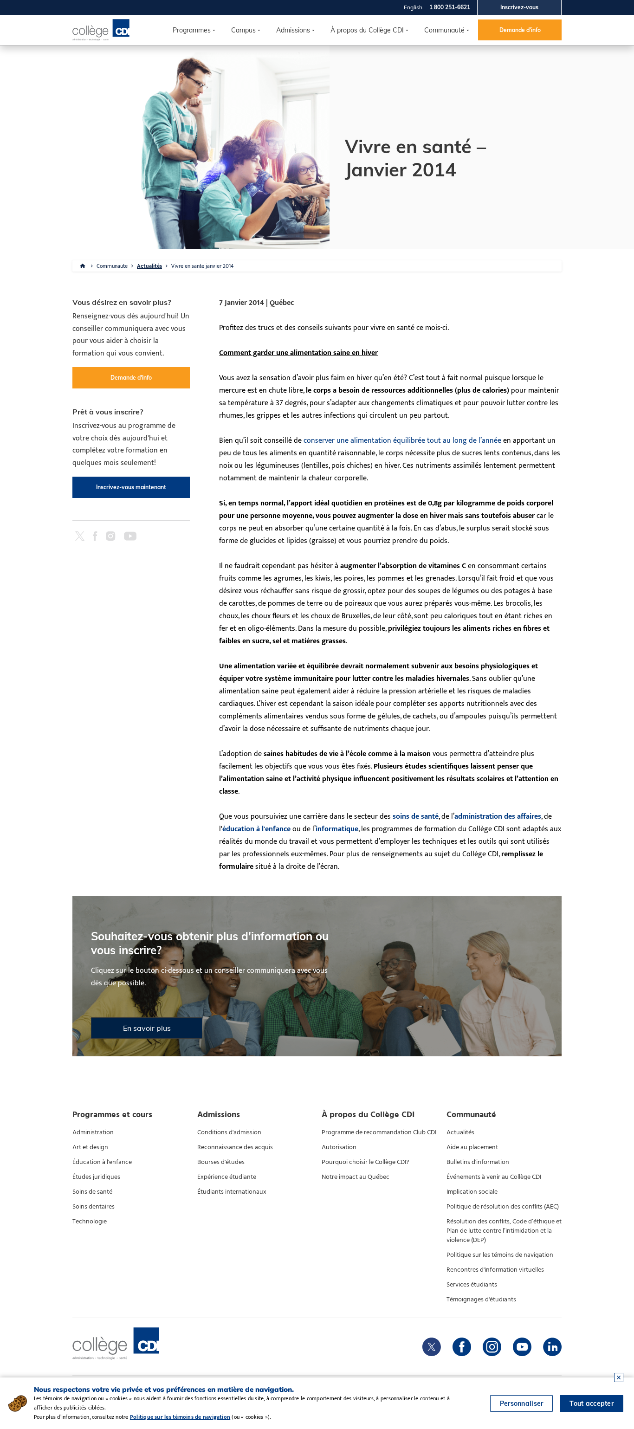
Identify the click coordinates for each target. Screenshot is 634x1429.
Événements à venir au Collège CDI (493, 1177)
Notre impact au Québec (355, 1177)
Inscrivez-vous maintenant (131, 487)
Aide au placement (472, 1147)
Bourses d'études (221, 1162)
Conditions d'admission (229, 1132)
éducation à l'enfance (256, 829)
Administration (93, 1132)
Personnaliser (521, 1403)
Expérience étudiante (226, 1177)
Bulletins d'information (477, 1162)
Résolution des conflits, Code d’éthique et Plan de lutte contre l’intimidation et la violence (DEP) (504, 1231)
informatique (337, 829)
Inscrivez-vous (519, 7)
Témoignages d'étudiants (481, 1299)
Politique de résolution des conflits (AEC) (502, 1206)
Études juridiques (96, 1177)
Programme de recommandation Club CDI (379, 1132)
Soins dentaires (93, 1206)
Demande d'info (520, 29)
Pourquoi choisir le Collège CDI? (365, 1162)
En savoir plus (147, 1028)
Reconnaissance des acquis (235, 1147)
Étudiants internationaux (231, 1191)
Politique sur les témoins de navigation (499, 1255)
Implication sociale (472, 1191)
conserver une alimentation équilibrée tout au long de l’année (402, 440)
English (413, 7)
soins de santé (416, 816)
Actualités (149, 266)
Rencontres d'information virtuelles (495, 1269)
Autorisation (339, 1147)
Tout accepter (591, 1403)
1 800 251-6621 (449, 7)
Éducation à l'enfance (102, 1162)
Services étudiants (471, 1284)
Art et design (90, 1147)
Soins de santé (92, 1191)
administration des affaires (497, 816)
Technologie (89, 1221)
